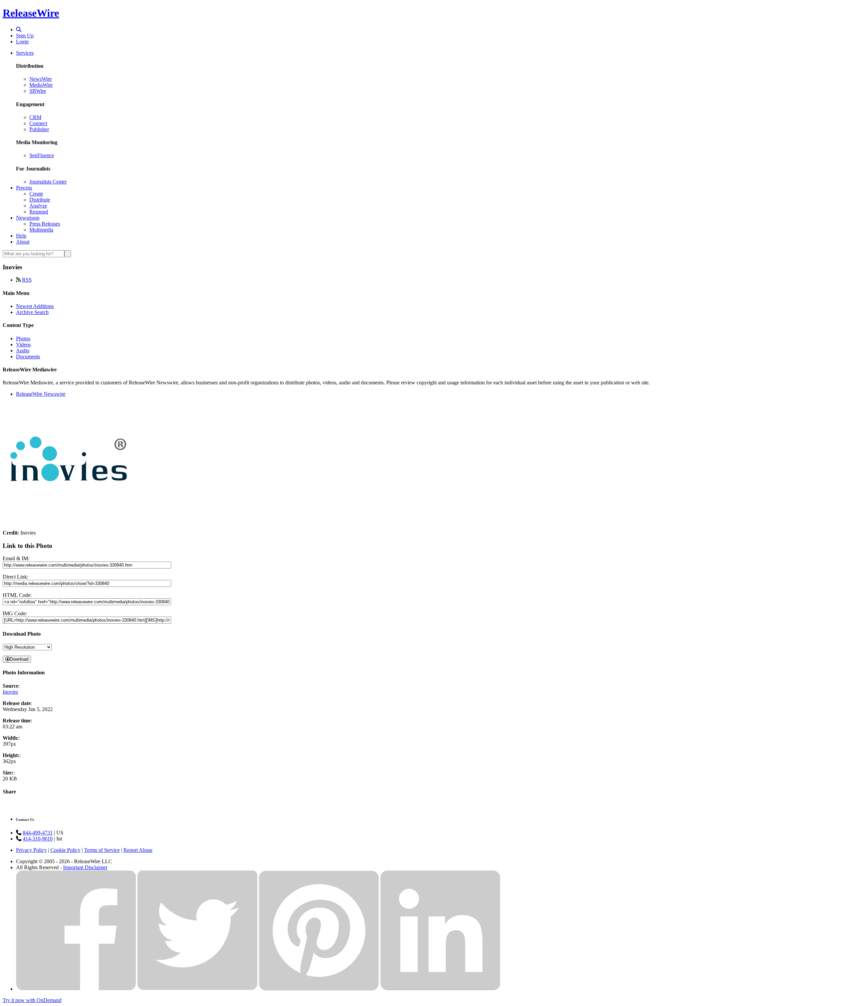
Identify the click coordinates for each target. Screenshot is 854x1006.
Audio (22, 350)
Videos (23, 344)
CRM (35, 117)
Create (36, 194)
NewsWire (40, 79)
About (22, 242)
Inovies (10, 692)
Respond (38, 212)
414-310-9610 (38, 839)
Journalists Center (48, 182)
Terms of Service (102, 850)
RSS (27, 280)
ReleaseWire (31, 13)
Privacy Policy (31, 850)
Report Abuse (137, 850)
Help (21, 236)
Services (25, 53)
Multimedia (41, 230)
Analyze (38, 206)
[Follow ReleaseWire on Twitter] (197, 989)
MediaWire (41, 85)
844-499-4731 (38, 832)
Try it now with (32, 1000)
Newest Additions (35, 306)
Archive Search (32, 312)
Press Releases (44, 224)
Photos (23, 338)
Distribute (39, 200)
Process (24, 188)
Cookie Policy (65, 850)
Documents (28, 356)
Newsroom (27, 218)
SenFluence (41, 155)
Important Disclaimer (85, 867)
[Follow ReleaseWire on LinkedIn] (440, 989)
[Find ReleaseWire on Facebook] (76, 989)
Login (22, 41)
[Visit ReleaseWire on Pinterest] (319, 989)
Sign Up (25, 35)
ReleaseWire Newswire (40, 394)
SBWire (37, 91)
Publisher (39, 129)
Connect (38, 123)
